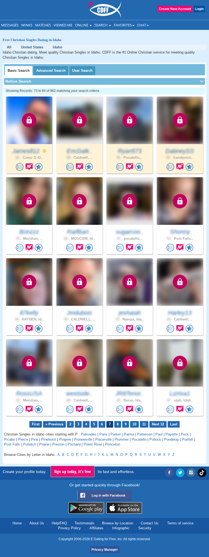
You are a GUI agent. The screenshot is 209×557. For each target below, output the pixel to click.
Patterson (144, 434)
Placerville (103, 439)
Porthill (187, 439)
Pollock (155, 439)
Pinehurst (48, 439)
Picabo (9, 439)
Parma (129, 434)
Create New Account (175, 9)
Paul (158, 434)
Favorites (123, 25)
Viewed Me (63, 25)
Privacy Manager (104, 550)
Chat (141, 25)
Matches (43, 25)
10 (134, 424)
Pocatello (139, 439)
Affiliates (96, 528)
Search (101, 25)
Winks (26, 25)
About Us (36, 523)
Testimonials (84, 523)
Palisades (88, 434)
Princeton (112, 444)
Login (199, 9)
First (35, 424)
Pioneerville (83, 439)
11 (144, 424)
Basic (19, 71)
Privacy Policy (69, 528)
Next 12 (158, 424)
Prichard (74, 444)
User (82, 71)
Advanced (51, 71)
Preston (58, 444)
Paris (103, 434)
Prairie (44, 444)
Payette (171, 434)
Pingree (65, 439)
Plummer (122, 439)
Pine (34, 439)
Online (82, 25)
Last (173, 424)
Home (17, 523)
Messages (10, 25)
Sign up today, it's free (72, 471)
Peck (185, 434)
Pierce (23, 439)
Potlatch (29, 444)
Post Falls (12, 444)
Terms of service (180, 523)
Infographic (121, 528)
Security (144, 528)
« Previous (54, 424)
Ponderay (171, 439)
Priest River (93, 444)
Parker (115, 434)
